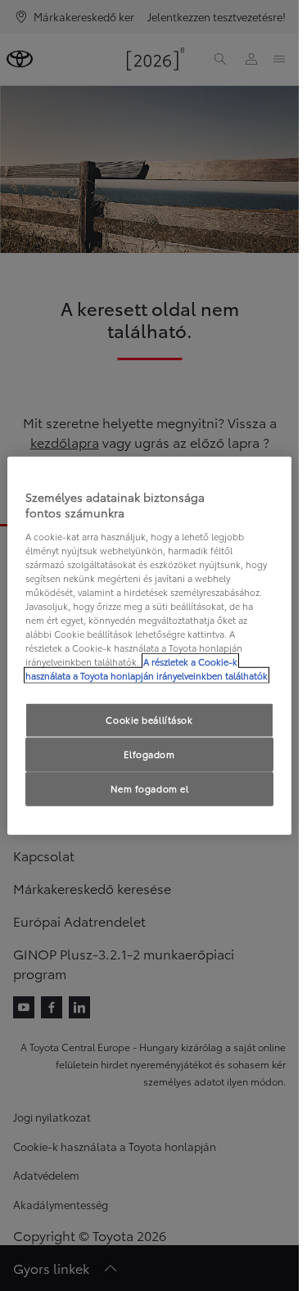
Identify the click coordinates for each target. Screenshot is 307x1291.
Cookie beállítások (149, 719)
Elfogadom (149, 754)
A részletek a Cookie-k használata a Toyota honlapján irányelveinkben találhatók (146, 668)
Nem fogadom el (150, 788)
